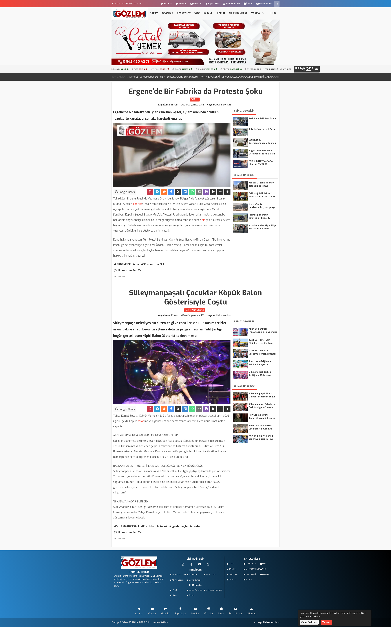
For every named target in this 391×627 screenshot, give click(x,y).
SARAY (154, 13)
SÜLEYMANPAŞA (238, 13)
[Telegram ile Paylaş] (157, 192)
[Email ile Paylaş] (199, 192)
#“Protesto (148, 264)
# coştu (195, 526)
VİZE (197, 13)
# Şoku (161, 264)
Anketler (195, 613)
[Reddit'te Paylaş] (164, 192)
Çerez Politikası (196, 590)
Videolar (182, 3)
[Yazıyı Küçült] (220, 192)
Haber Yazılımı (271, 622)
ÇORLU (221, 13)
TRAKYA (256, 13)
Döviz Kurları (195, 580)
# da (136, 264)
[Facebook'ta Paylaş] (171, 192)
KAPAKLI (208, 13)
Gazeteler (193, 574)
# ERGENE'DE (122, 264)
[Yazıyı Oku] (213, 192)
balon (140, 421)
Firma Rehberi (233, 3)
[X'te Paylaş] (178, 192)
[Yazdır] (206, 192)
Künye (174, 595)
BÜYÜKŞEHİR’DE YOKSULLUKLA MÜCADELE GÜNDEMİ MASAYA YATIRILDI (202, 76)
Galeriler (197, 3)
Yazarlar (168, 3)
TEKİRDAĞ (167, 13)
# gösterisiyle (179, 526)
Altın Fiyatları (178, 580)
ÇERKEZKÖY (184, 13)
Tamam (326, 622)
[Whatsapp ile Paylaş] (192, 192)
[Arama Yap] (277, 3)
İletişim (192, 595)
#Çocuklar (148, 526)
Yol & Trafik (211, 574)
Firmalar (208, 613)
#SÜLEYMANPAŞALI (126, 526)
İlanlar (249, 3)
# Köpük (162, 526)
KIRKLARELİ (250, 574)
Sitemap (251, 613)
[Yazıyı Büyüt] (227, 192)
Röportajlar (213, 3)
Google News (126, 192)
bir (203, 220)
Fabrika (137, 204)
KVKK (174, 590)
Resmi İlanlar (265, 3)
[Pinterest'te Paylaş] (150, 192)
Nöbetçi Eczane (179, 574)
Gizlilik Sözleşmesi (213, 590)
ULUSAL (273, 13)
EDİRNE (265, 574)
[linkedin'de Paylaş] (185, 192)
